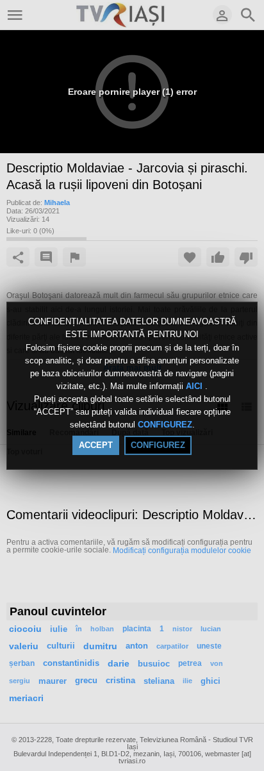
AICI (195, 386)
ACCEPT (96, 445)
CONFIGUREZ (165, 425)
